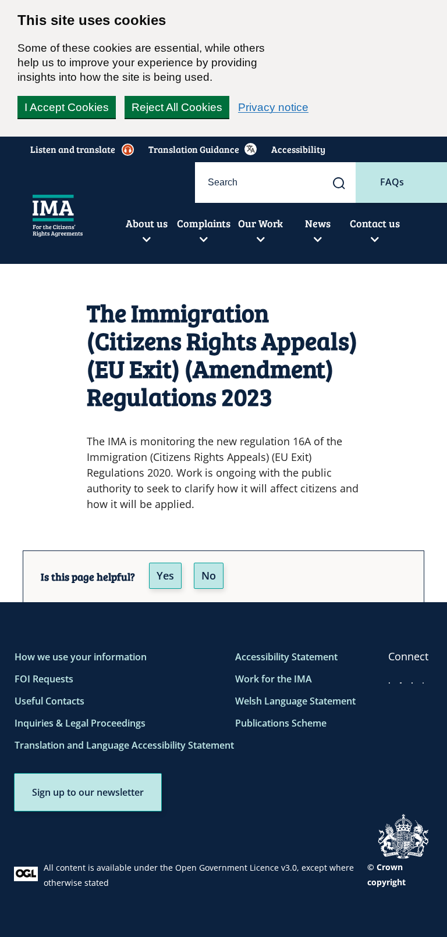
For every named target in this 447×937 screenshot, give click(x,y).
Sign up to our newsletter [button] (88, 792)
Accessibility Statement (286, 656)
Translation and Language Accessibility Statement (124, 745)
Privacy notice (273, 107)
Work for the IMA (273, 679)
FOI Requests (44, 679)
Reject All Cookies (177, 107)
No (208, 575)
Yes (165, 575)
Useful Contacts (49, 701)
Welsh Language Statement (295, 701)
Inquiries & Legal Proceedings (80, 723)
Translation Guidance (193, 149)
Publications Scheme (281, 723)
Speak (78, 149)
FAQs (392, 182)
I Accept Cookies (66, 107)
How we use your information (81, 656)
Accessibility (298, 149)
